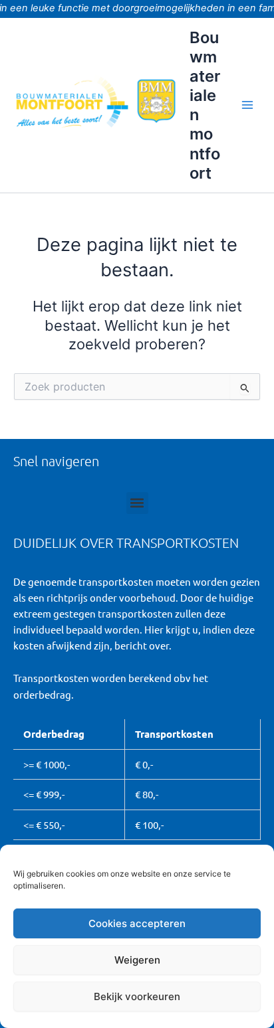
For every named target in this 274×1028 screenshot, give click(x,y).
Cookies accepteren (137, 923)
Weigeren (137, 960)
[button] (137, 503)
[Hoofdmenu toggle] (247, 105)
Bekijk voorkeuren (137, 996)
